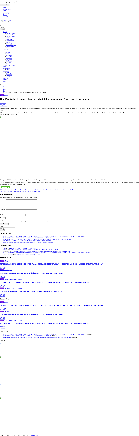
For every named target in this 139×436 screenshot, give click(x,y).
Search (1, 26)
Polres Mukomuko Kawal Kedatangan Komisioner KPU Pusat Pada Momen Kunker (21, 191)
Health (5, 79)
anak (4, 248)
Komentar (3, 209)
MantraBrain (34, 435)
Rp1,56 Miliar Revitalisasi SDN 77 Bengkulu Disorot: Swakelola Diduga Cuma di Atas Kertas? (27, 240)
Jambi (7, 53)
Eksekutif (8, 72)
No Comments (3, 106)
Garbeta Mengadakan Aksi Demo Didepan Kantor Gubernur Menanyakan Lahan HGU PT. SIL (34, 249)
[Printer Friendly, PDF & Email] (5, 187)
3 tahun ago (3, 103)
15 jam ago (3, 267)
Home (4, 7)
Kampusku (9, 75)
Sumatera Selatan (10, 65)
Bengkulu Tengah (11, 35)
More (4, 10)
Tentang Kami (6, 9)
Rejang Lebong (10, 46)
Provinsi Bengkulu (11, 45)
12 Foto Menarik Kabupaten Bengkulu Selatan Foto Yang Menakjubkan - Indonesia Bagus (26, 252)
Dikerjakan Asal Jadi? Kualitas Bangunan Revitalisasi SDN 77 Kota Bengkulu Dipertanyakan (27, 237)
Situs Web (2, 218)
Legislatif (8, 76)
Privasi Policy (6, 12)
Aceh (7, 50)
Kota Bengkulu (10, 40)
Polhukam (5, 78)
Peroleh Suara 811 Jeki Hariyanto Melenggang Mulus (22, 248)
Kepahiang (9, 39)
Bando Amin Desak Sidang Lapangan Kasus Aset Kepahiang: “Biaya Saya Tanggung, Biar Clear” (28, 242)
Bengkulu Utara (10, 36)
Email (2, 215)
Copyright (5, 16)
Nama (2, 212)
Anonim (5, 249)
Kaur (7, 37)
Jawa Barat (9, 55)
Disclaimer (6, 13)
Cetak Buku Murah (8, 254)
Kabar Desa (9, 74)
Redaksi (5, 15)
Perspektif (2, 104)
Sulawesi (8, 63)
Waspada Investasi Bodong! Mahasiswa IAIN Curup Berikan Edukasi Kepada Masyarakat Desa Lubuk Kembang (41, 251)
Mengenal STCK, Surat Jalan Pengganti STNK (28, 254)
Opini (4, 81)
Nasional (5, 49)
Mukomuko (9, 43)
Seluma (8, 48)
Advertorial (6, 71)
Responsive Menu (5, 4)
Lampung (8, 62)
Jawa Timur (9, 58)
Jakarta (8, 52)
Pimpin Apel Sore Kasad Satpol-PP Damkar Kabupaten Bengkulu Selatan (71, 252)
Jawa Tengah (9, 56)
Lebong (8, 42)
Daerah (5, 32)
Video (7, 69)
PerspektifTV (6, 68)
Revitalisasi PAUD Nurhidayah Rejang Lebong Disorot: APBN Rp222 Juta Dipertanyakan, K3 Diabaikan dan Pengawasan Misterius (37, 239)
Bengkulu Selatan (10, 33)
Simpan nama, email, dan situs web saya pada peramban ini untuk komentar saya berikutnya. (25, 221)
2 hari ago (2, 276)
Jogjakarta (9, 59)
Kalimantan (9, 61)
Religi (4, 66)
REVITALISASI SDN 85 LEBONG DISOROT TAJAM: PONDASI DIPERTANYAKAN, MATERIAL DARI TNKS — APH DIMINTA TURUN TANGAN (44, 236)
